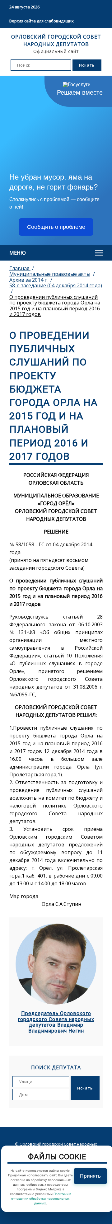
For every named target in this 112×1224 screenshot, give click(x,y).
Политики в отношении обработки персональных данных (41, 1198)
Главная (19, 268)
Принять (90, 1176)
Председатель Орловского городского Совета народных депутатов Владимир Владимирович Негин (56, 1022)
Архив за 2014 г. (28, 279)
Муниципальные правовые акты (49, 274)
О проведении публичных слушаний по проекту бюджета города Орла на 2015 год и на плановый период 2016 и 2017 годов (54, 306)
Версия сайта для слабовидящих (41, 21)
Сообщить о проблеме (56, 227)
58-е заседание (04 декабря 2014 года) (55, 285)
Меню (17, 252)
